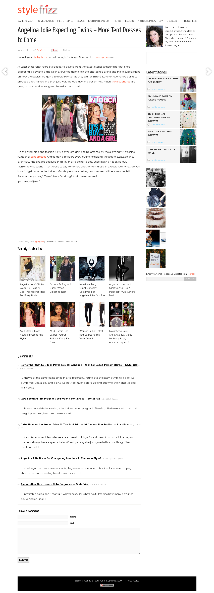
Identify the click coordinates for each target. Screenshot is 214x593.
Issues (80, 21)
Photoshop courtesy (150, 21)
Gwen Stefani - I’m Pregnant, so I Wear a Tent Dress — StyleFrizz (60, 398)
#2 (19, 399)
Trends (117, 21)
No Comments (158, 89)
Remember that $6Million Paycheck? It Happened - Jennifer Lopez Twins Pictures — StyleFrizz (79, 364)
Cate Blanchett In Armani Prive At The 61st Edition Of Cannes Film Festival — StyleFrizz (75, 424)
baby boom (41, 57)
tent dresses (38, 156)
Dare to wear (26, 21)
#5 (19, 484)
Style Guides (46, 21)
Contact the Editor (105, 581)
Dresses (172, 21)
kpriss (43, 50)
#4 (19, 458)
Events (129, 21)
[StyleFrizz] (38, 17)
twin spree (101, 57)
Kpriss (191, 274)
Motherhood (71, 242)
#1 (18, 365)
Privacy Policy (132, 581)
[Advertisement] (79, 212)
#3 (19, 425)
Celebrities (51, 242)
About (120, 581)
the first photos (121, 81)
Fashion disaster (98, 21)
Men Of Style (65, 21)
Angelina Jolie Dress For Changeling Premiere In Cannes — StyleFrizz (63, 458)
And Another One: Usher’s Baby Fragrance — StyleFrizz (54, 484)
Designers (190, 21)
